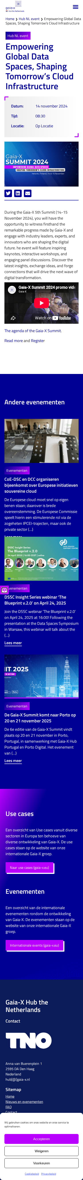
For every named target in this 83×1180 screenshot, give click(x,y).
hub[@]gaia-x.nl (18, 1079)
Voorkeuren (41, 1163)
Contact (11, 1112)
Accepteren (41, 1139)
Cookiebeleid (32, 1174)
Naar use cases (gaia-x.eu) (29, 867)
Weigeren (41, 1151)
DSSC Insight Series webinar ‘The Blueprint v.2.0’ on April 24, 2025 (35, 600)
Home (10, 18)
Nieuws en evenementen (24, 1101)
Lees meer (13, 643)
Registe (37, 341)
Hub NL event (29, 18)
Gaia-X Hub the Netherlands (27, 1006)
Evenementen (16, 470)
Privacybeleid (48, 1174)
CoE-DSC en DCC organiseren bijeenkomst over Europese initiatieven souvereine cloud (41, 485)
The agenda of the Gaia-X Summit (32, 331)
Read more (13, 341)
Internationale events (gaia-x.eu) (34, 945)
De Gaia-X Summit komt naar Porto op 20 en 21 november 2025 (40, 717)
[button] (76, 7)
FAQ (9, 1107)
